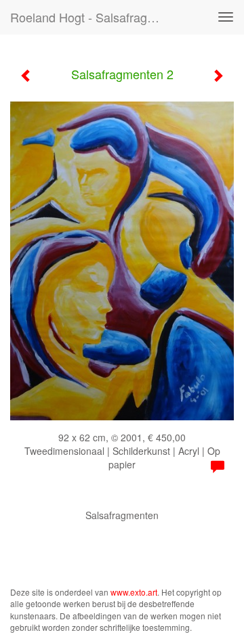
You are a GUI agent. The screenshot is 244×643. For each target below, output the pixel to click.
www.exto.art (133, 592)
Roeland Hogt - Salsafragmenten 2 (93, 17)
